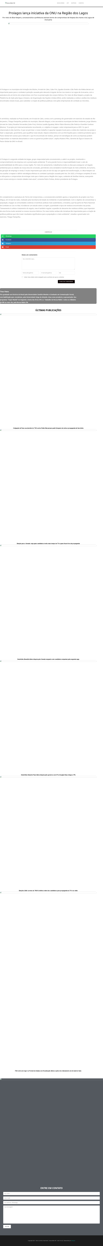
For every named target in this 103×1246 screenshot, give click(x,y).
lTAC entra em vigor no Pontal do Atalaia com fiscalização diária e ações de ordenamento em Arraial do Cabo (48, 1071)
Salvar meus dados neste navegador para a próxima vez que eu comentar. (44, 277)
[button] (48, 236)
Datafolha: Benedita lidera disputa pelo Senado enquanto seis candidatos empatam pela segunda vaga (48, 659)
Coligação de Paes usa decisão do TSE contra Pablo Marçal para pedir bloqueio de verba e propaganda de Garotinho (48, 428)
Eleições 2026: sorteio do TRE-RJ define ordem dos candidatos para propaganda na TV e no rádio (48, 890)
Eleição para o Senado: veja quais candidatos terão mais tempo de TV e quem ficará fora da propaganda (48, 543)
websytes (73, 1240)
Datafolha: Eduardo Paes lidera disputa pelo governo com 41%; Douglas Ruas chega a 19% (48, 775)
